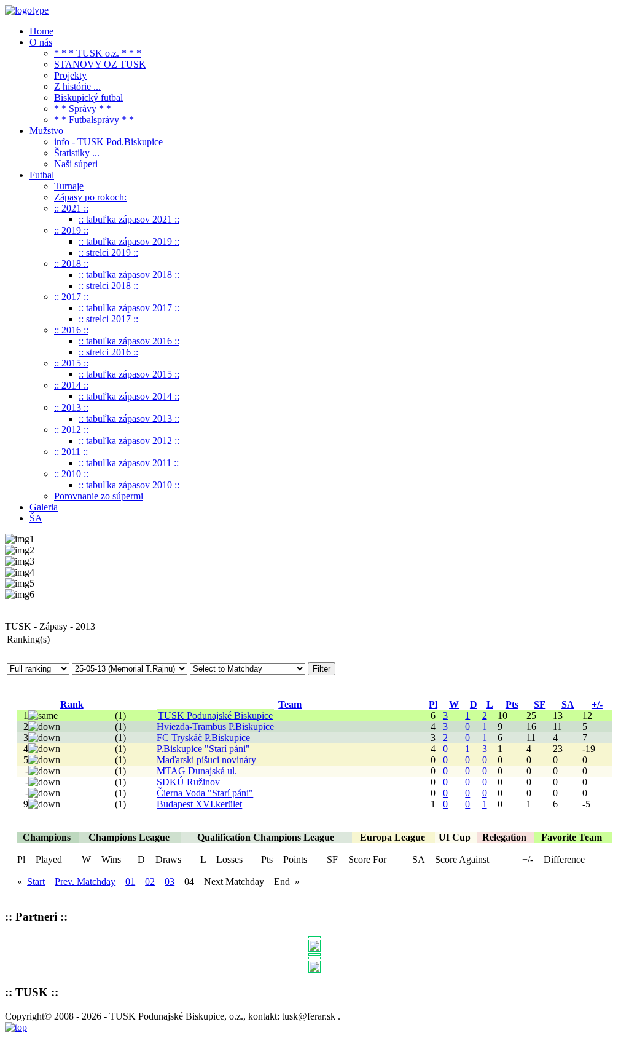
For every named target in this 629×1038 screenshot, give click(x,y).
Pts (512, 704)
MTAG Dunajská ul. (197, 771)
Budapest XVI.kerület (199, 804)
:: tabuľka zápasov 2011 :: (129, 463)
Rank (72, 704)
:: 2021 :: (71, 208)
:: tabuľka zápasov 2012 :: (129, 440)
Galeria (43, 507)
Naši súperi (76, 164)
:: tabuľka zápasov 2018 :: (129, 274)
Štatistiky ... (77, 153)
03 (169, 881)
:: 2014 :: (71, 385)
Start (36, 881)
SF (539, 704)
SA (567, 704)
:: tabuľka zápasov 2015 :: (129, 374)
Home (41, 31)
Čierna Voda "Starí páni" (205, 793)
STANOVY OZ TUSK (100, 64)
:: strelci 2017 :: (108, 319)
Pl (433, 704)
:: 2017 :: (71, 296)
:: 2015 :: (71, 363)
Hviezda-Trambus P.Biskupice (215, 726)
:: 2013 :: (71, 407)
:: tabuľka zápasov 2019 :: (129, 241)
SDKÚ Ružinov (188, 782)
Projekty (70, 75)
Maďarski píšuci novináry (206, 760)
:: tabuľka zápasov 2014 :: (129, 396)
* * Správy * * (82, 108)
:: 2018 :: (71, 263)
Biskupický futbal (88, 97)
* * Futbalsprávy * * (94, 119)
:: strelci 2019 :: (108, 252)
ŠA (35, 518)
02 (150, 881)
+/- (597, 704)
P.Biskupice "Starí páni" (203, 748)
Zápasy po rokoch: (90, 197)
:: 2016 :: (71, 330)
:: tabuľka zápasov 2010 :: (129, 485)
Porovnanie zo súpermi (98, 496)
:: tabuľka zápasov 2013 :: (129, 418)
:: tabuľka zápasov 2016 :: (129, 341)
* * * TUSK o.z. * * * (97, 53)
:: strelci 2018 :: (108, 285)
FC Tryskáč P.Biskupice (203, 737)
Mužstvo (46, 130)
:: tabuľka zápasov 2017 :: (129, 308)
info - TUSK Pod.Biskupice (108, 142)
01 (130, 881)
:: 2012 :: (71, 429)
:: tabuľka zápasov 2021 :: (129, 219)
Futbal (41, 175)
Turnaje (69, 186)
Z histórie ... (77, 86)
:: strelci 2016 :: (108, 352)
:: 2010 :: (71, 474)
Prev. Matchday (85, 881)
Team (290, 704)
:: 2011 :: (71, 451)
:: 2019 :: (71, 230)
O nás (40, 42)
